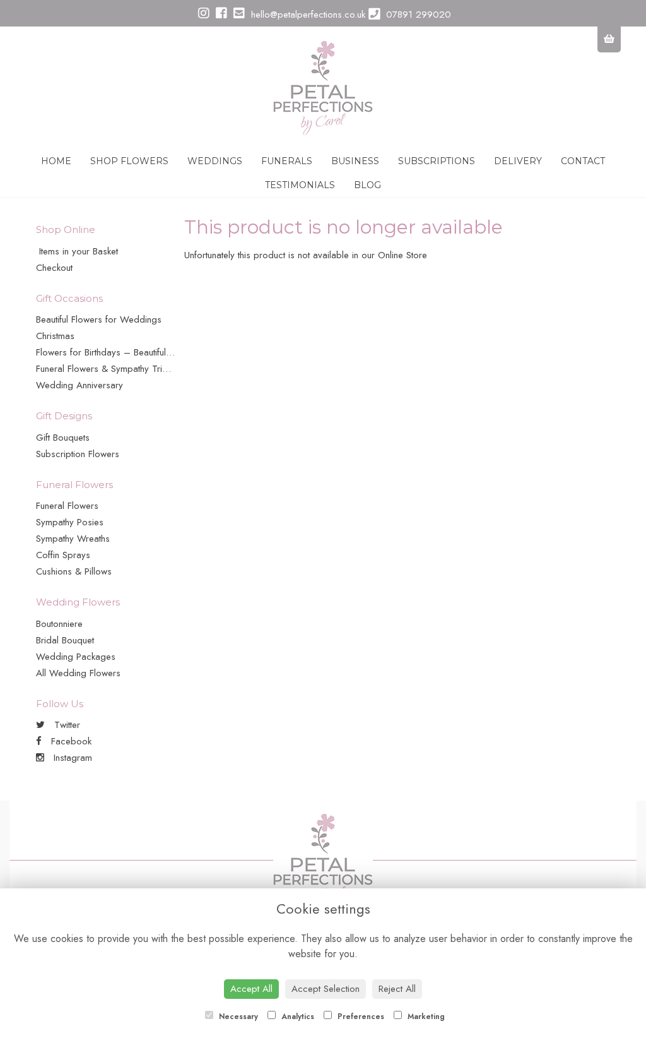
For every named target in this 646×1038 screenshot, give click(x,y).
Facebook (69, 741)
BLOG (367, 185)
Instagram (71, 758)
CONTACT (583, 161)
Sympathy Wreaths (73, 539)
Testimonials (300, 185)
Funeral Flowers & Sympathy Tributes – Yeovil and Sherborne (160, 369)
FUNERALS (286, 161)
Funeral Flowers (67, 506)
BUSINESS (355, 161)
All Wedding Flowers (78, 673)
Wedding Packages (75, 657)
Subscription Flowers (77, 454)
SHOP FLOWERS (129, 161)
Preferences (359, 1016)
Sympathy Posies (69, 522)
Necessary (237, 1016)
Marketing (425, 1016)
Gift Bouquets (63, 437)
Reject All (397, 989)
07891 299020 (417, 14)
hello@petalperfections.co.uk (306, 14)
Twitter (65, 725)
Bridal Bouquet (65, 640)
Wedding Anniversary (79, 385)
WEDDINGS (214, 161)
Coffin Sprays (63, 555)
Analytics (296, 1016)
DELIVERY (518, 161)
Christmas (55, 336)
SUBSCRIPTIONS (436, 161)
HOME (56, 161)
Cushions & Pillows (74, 571)
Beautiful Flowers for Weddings (99, 319)
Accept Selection (325, 989)
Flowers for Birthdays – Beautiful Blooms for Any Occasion (155, 352)
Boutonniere (59, 624)
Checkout (54, 268)
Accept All (251, 989)
